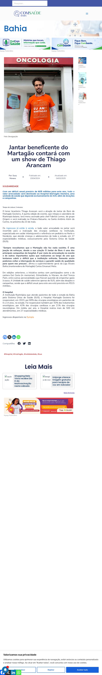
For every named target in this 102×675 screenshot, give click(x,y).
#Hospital (8, 354)
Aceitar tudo (82, 670)
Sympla (30, 317)
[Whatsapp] (18, 337)
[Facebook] (5, 337)
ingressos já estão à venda (20, 228)
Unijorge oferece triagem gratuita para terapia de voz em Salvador (61, 381)
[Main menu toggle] (87, 13)
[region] (51, 663)
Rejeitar (51, 670)
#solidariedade (30, 354)
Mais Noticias (69, 393)
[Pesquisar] (45, 3)
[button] (2, 43)
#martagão (18, 354)
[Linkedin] (14, 337)
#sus (39, 354)
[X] (9, 337)
